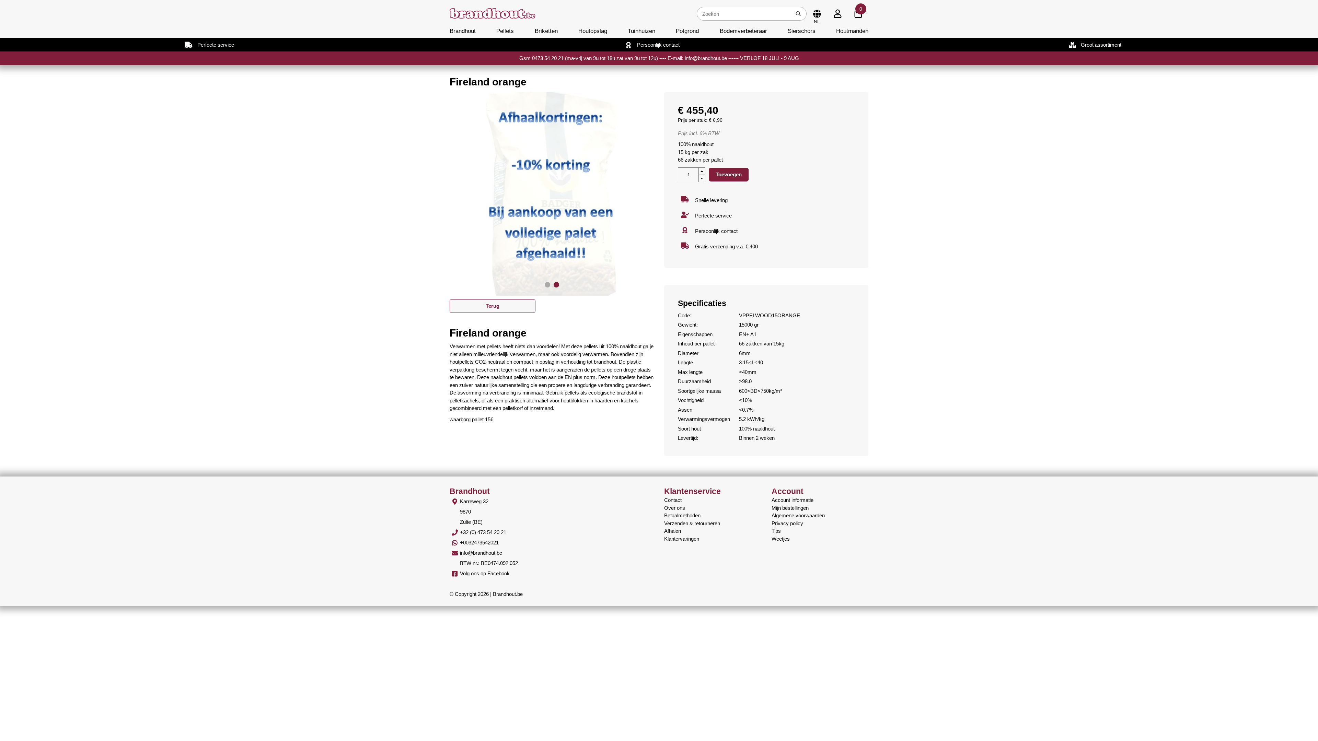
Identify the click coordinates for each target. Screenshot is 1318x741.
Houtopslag (592, 30)
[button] (547, 284)
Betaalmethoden (682, 515)
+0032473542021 (479, 542)
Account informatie (792, 500)
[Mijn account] (837, 13)
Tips (776, 531)
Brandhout (463, 30)
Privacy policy (787, 523)
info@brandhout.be (481, 553)
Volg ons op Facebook (485, 573)
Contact (673, 500)
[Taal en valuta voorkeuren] (817, 13)
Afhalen (672, 531)
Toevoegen (729, 174)
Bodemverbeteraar (743, 30)
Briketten (546, 30)
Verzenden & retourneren (692, 523)
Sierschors (802, 30)
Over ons (674, 508)
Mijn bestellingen (790, 508)
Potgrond (687, 30)
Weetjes (781, 539)
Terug (492, 306)
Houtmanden (852, 30)
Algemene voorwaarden (798, 515)
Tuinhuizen (641, 30)
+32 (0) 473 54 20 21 (483, 532)
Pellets (505, 30)
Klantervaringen (681, 539)
